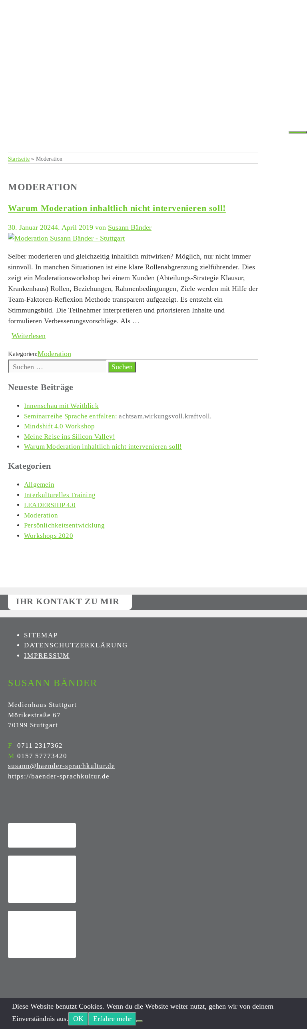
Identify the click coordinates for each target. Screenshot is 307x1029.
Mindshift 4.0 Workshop (59, 426)
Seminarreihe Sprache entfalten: (118, 416)
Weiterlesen (29, 336)
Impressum (47, 655)
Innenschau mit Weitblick (61, 406)
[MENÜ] (298, 132)
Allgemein (39, 484)
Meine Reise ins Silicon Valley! (69, 436)
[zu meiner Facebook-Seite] (10, 806)
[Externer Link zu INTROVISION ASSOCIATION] (42, 879)
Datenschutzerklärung (76, 645)
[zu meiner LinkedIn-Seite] (18, 806)
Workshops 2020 (48, 535)
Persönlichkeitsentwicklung (64, 525)
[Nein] (139, 1021)
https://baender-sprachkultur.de (59, 776)
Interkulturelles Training (60, 495)
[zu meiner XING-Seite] (14, 806)
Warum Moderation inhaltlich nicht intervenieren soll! (117, 208)
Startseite (19, 158)
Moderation (54, 354)
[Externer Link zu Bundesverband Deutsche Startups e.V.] (42, 934)
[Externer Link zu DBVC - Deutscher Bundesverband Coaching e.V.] (42, 835)
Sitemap (41, 635)
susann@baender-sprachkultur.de (61, 766)
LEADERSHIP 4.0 (50, 505)
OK (78, 1019)
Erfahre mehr (112, 1019)
